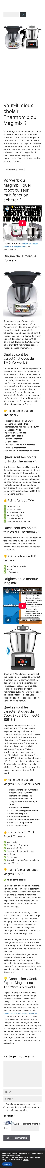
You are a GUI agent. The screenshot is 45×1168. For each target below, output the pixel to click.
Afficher (20, 170)
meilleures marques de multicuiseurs (20, 1013)
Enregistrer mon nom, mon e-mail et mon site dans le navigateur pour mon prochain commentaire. (23, 1107)
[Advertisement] (22, 76)
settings (25, 1160)
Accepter (7, 1164)
